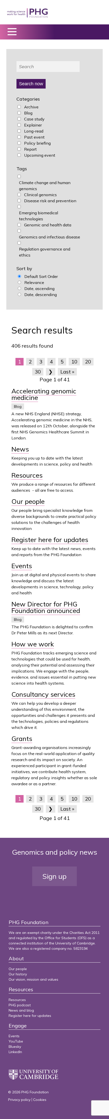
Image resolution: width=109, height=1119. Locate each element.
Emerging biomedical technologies (38, 215)
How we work (32, 644)
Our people (28, 501)
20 (88, 361)
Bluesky (15, 1046)
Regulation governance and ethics (44, 252)
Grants (21, 738)
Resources (27, 475)
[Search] (48, 66)
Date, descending (40, 294)
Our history (18, 974)
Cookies (39, 1099)
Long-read (33, 131)
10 (74, 361)
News (20, 449)
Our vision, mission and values (33, 979)
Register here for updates (49, 539)
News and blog (21, 1010)
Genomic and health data (47, 224)
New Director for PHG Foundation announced (45, 607)
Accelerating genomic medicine (43, 394)
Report (30, 149)
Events (21, 566)
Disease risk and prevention (50, 200)
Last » (67, 371)
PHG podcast (20, 1005)
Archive (31, 106)
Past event (34, 137)
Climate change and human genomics (44, 185)
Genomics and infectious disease (49, 236)
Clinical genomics (40, 194)
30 (38, 371)
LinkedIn (15, 1052)
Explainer (33, 125)
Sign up (54, 876)
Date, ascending (39, 288)
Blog (28, 112)
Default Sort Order (41, 276)
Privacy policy (19, 1099)
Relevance (34, 282)
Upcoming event (39, 155)
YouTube (16, 1041)
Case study (34, 118)
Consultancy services (43, 694)
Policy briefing (37, 143)
